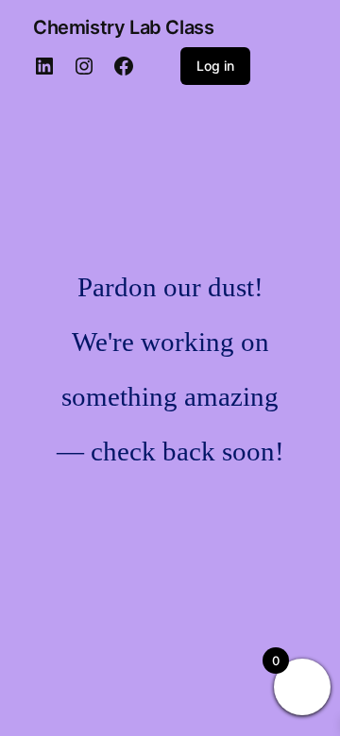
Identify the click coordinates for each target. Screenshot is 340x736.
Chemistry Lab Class (123, 27)
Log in (215, 66)
